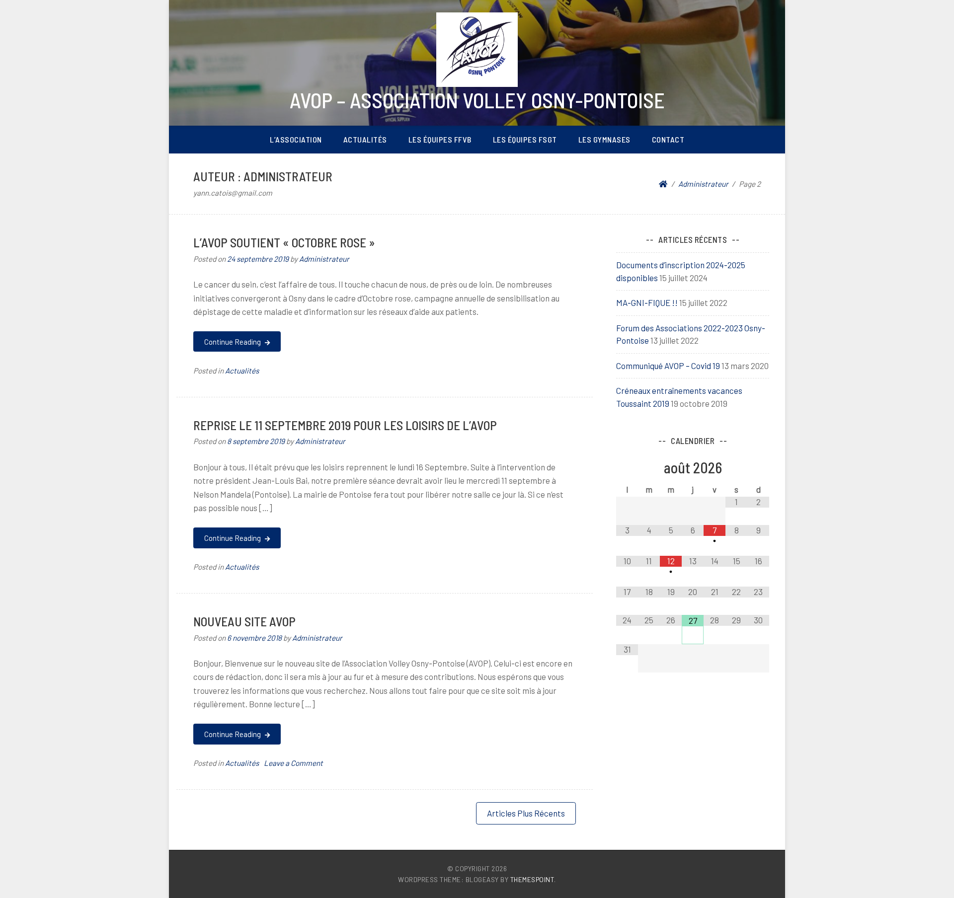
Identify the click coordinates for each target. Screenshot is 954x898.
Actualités (365, 139)
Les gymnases (604, 139)
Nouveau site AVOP (244, 621)
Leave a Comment (293, 762)
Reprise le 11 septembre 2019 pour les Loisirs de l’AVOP (345, 425)
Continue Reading (233, 341)
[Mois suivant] (758, 468)
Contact (668, 139)
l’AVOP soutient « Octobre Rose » (284, 242)
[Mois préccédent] (627, 468)
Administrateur (324, 258)
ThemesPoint (532, 879)
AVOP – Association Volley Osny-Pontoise (477, 100)
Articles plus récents (526, 813)
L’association (296, 139)
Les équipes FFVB (440, 139)
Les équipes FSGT (525, 139)
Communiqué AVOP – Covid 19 (668, 366)
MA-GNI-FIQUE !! (647, 302)
